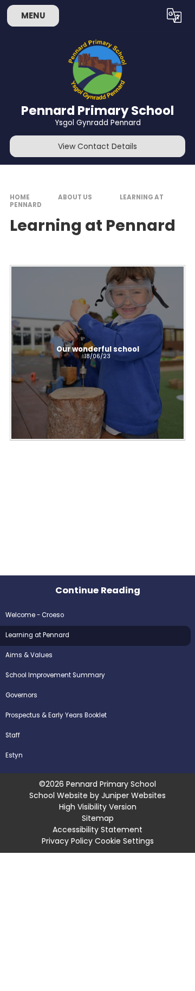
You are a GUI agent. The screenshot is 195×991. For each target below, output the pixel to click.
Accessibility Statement (97, 829)
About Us (75, 197)
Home (20, 197)
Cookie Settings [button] (124, 840)
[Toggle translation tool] (174, 15)
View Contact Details (97, 146)
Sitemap (98, 818)
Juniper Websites (133, 795)
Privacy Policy (67, 840)
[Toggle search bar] (147, 15)
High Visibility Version (97, 806)
